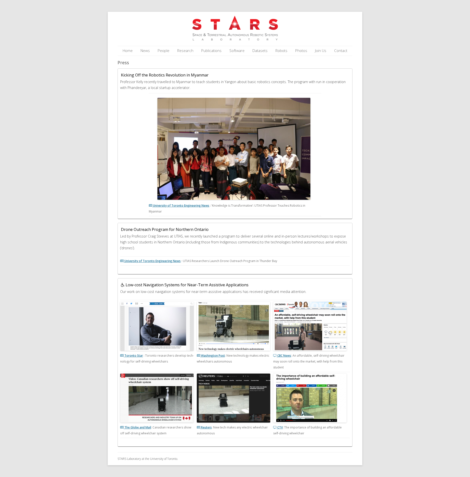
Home (128, 50)
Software (237, 50)
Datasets (260, 50)
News (145, 50)
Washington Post (212, 355)
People (163, 50)
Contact (340, 50)
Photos (301, 50)
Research (185, 50)
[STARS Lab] (235, 39)
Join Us (320, 50)
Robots (281, 50)
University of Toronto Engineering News (180, 205)
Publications (211, 50)
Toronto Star (133, 355)
